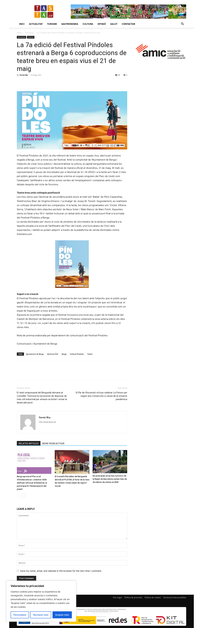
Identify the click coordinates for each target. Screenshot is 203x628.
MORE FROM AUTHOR (53, 443)
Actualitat (36, 23)
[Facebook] (20, 82)
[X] (27, 82)
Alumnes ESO (52, 354)
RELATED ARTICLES (29, 443)
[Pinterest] (34, 82)
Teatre (89, 354)
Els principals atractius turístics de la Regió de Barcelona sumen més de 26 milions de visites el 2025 (110, 479)
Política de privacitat (133, 597)
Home (19, 32)
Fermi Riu (24, 75)
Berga (64, 354)
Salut (113, 23)
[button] (182, 24)
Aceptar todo (62, 614)
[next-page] (24, 495)
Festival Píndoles (77, 354)
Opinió (102, 23)
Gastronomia (69, 23)
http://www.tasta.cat (47, 422)
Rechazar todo (40, 614)
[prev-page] (19, 495)
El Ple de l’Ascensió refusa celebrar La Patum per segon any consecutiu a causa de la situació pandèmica (101, 396)
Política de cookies (153, 597)
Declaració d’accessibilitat (174, 597)
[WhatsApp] (42, 82)
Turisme (52, 23)
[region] (41, 601)
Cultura (88, 23)
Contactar (128, 23)
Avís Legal (117, 597)
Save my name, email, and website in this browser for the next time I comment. (61, 570)
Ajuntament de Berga (35, 354)
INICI (22, 23)
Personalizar (19, 614)
